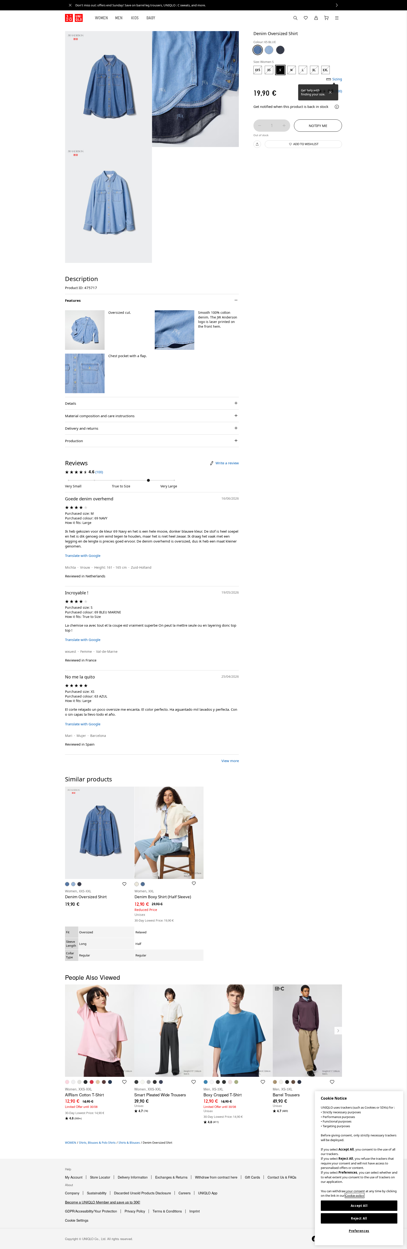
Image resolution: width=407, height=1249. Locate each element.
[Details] (337, 107)
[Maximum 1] (284, 125)
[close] (70, 5)
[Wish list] (306, 18)
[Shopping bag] (326, 18)
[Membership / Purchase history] (316, 18)
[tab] (101, 18)
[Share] (257, 144)
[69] (280, 50)
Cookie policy (354, 1195)
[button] (85, 330)
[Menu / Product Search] (337, 18)
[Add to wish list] (124, 884)
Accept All (359, 1206)
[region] (359, 1168)
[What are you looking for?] (295, 18)
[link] (208, 5)
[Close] (330, 92)
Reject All (359, 1218)
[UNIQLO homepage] (74, 18)
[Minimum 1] (259, 125)
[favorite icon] (124, 1082)
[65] (257, 50)
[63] (269, 50)
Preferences (359, 1231)
